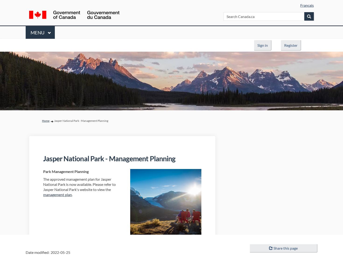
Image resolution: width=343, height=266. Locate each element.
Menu (38, 32)
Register (291, 45)
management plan (57, 194)
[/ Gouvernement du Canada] (74, 16)
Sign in (262, 45)
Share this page (285, 248)
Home (45, 120)
